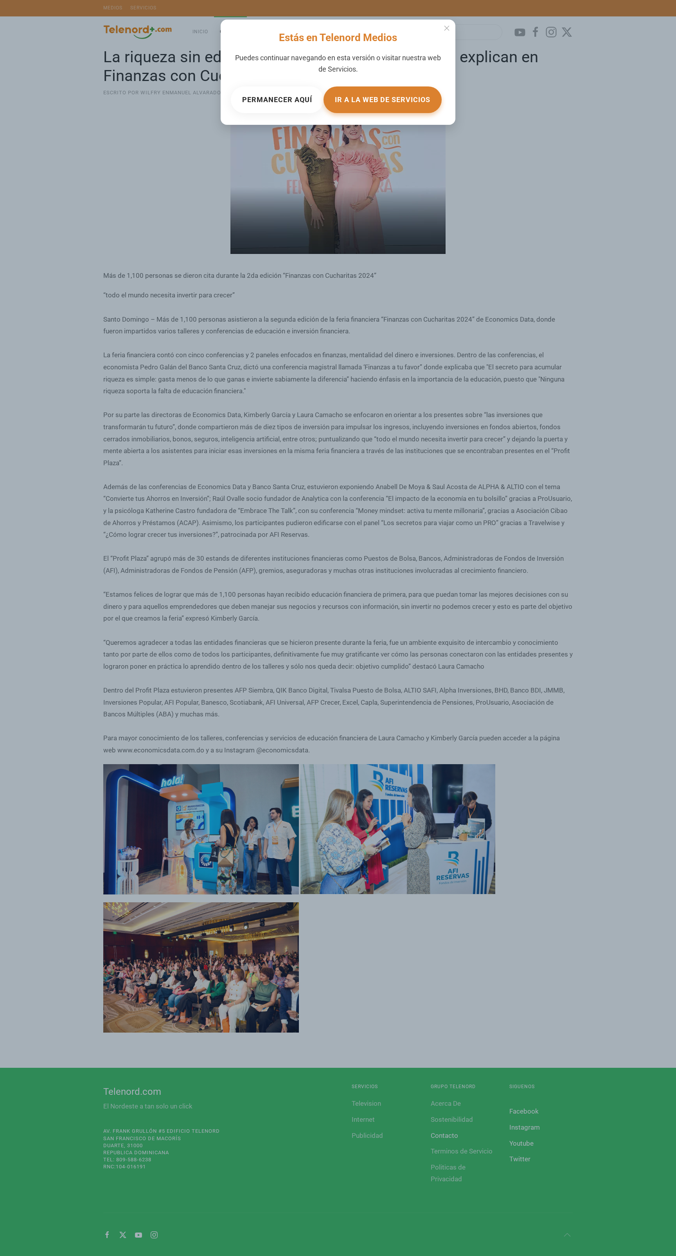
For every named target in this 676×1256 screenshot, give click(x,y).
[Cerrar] (446, 28)
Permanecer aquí (277, 99)
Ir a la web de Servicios (382, 99)
